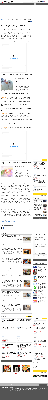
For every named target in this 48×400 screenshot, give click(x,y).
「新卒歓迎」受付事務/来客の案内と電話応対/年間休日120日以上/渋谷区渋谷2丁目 (40, 334)
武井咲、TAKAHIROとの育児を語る (40, 244)
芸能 (4, 4)
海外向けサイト (27, 384)
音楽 (6, 4)
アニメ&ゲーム (13, 4)
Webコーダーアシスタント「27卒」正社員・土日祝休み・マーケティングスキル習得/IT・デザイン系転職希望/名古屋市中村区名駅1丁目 (40, 181)
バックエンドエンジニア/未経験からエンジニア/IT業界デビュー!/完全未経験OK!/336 (40, 328)
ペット (12, 225)
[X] (41, 1)
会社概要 (2, 384)
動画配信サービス (18, 4)
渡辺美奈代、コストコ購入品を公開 (40, 248)
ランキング (37, 4)
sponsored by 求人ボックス (44, 195)
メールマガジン (22, 384)
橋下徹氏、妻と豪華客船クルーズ (40, 237)
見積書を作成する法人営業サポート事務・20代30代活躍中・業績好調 (39, 354)
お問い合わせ (16, 384)
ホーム (2, 19)
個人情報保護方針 (32, 384)
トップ (2, 4)
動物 (5, 225)
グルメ (29, 4)
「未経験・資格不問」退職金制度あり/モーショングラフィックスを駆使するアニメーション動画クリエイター (40, 348)
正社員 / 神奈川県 (24, 338)
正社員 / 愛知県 (9, 355)
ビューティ (31, 4)
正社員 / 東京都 (8, 346)
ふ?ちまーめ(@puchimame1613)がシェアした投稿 (13, 70)
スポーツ (22, 4)
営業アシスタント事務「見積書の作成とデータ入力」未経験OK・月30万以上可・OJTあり (40, 365)
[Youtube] (46, 1)
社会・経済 (25, 4)
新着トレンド (44, 4)
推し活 (41, 4)
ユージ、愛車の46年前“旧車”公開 (40, 253)
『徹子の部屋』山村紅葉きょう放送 (40, 257)
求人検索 (29, 316)
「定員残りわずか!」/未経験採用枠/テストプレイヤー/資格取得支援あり (40, 341)
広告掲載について (11, 384)
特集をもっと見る (40, 218)
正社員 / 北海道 (9, 322)
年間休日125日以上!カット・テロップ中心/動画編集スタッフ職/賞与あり (40, 175)
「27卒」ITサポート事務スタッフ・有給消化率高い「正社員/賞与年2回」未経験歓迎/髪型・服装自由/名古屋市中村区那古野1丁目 (40, 322)
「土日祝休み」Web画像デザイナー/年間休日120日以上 (40, 359)
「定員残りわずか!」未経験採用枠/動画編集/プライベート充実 (40, 169)
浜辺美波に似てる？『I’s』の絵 (40, 255)
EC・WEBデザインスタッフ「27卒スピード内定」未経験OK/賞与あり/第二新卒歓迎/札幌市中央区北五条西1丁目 (40, 163)
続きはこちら (40, 193)
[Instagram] (44, 1)
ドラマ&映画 (9, 4)
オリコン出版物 (6, 384)
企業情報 (45, 384)
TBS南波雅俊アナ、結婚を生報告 (40, 246)
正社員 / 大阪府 (24, 321)
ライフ (35, 4)
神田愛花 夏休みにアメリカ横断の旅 (40, 239)
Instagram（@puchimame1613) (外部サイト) (9, 221)
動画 (8, 225)
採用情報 (41, 384)
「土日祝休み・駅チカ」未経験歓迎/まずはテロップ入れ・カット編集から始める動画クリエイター (40, 188)
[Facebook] (43, 1)
